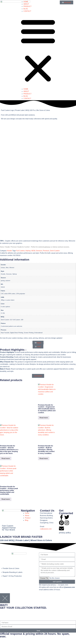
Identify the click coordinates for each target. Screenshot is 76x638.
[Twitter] (66, 517)
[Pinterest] (61, 522)
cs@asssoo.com (46, 529)
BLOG (25, 9)
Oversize (39, 250)
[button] (38, 50)
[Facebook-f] (61, 517)
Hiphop (28, 250)
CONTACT (27, 11)
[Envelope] (61, 528)
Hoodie (7, 247)
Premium (46, 250)
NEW (33, 250)
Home (2, 247)
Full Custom (20, 250)
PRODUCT (27, 6)
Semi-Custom (55, 250)
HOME (25, 1)
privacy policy (65, 533)
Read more (44, 417)
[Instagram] (66, 522)
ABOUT (26, 4)
